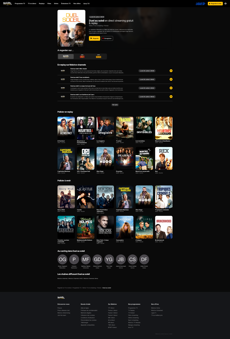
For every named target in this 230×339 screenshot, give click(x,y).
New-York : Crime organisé (103, 241)
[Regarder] (171, 70)
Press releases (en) (64, 310)
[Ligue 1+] (200, 3)
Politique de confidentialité (89, 310)
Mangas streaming (134, 325)
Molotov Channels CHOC (76, 278)
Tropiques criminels (162, 210)
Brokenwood (159, 240)
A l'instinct (61, 141)
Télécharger (84, 322)
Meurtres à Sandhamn (162, 141)
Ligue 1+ (153, 313)
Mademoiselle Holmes (84, 240)
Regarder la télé (216, 3)
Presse (60, 308)
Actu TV (130, 327)
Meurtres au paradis (143, 171)
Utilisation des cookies (88, 315)
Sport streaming (133, 320)
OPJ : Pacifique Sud (83, 171)
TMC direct (111, 325)
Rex (156, 171)
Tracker (119, 141)
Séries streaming (133, 318)
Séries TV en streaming (96, 25)
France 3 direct (113, 313)
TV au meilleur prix (157, 315)
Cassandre (120, 240)
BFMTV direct (112, 327)
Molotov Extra (155, 308)
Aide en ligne (85, 308)
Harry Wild (61, 210)
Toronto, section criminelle (63, 241)
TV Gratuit (131, 313)
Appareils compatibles (88, 325)
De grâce (119, 171)
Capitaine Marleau (64, 171)
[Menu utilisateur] (225, 3)
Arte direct (111, 320)
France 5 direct (112, 315)
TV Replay (131, 310)
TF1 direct (111, 308)
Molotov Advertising (64, 313)
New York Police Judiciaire (102, 210)
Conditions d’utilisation (88, 318)
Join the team (62, 315)
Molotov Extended (157, 310)
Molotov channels (62, 278)
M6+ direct (111, 318)
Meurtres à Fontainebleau (82, 141)
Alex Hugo (100, 171)
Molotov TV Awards (134, 322)
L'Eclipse (139, 240)
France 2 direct (112, 310)
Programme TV (133, 308)
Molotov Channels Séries (91, 278)
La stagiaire (101, 141)
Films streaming (133, 315)
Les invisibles (140, 141)
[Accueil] (7, 3)
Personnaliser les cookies (88, 320)
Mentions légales (86, 313)
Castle (79, 210)
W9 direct (111, 322)
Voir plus (115, 104)
